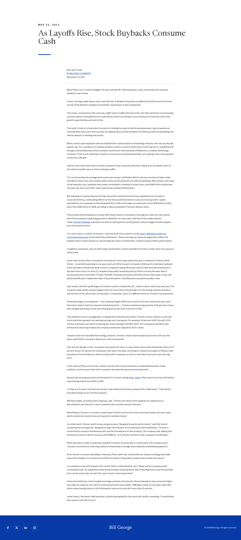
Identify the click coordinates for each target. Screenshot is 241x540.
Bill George (120, 527)
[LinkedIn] (25, 527)
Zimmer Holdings (81, 222)
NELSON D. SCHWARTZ (80, 73)
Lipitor (137, 377)
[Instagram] (34, 527)
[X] (16, 527)
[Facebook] (7, 527)
